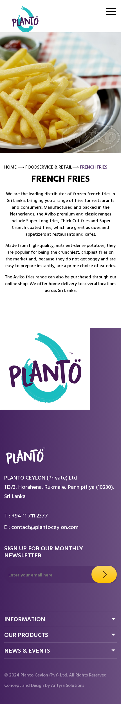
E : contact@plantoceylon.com (41, 528)
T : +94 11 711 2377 (26, 516)
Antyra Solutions (67, 686)
